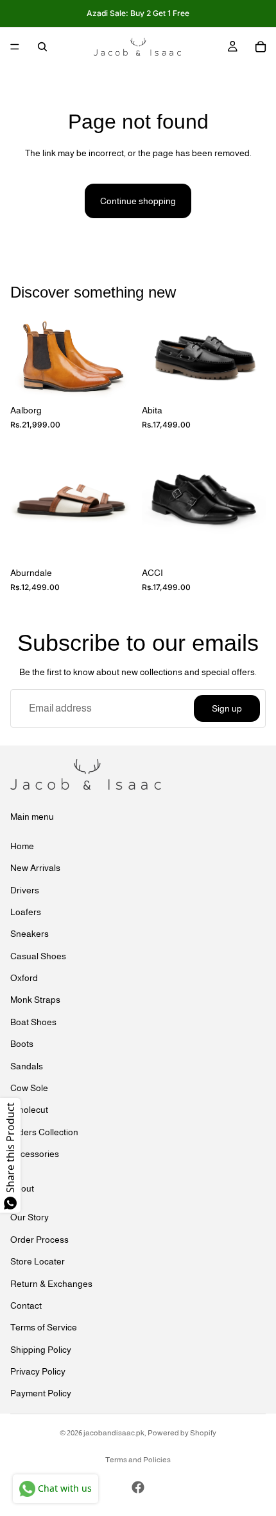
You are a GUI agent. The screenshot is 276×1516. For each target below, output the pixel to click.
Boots (21, 1044)
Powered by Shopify (182, 1432)
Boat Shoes (33, 1021)
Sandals (26, 1065)
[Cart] (260, 47)
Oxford (24, 978)
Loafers (25, 911)
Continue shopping (138, 201)
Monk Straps (35, 999)
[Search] (42, 47)
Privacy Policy (37, 1371)
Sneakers (29, 934)
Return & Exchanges (51, 1283)
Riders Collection (44, 1131)
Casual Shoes (38, 955)
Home (22, 845)
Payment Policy (40, 1393)
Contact (26, 1305)
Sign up (227, 708)
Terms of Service (43, 1327)
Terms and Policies (138, 1459)
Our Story (29, 1217)
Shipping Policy (40, 1349)
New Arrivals (35, 868)
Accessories (34, 1154)
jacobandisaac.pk (113, 1432)
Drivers (24, 889)
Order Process (39, 1239)
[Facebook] (138, 1487)
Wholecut (29, 1110)
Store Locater (37, 1261)
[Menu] (15, 46)
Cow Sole (29, 1088)
